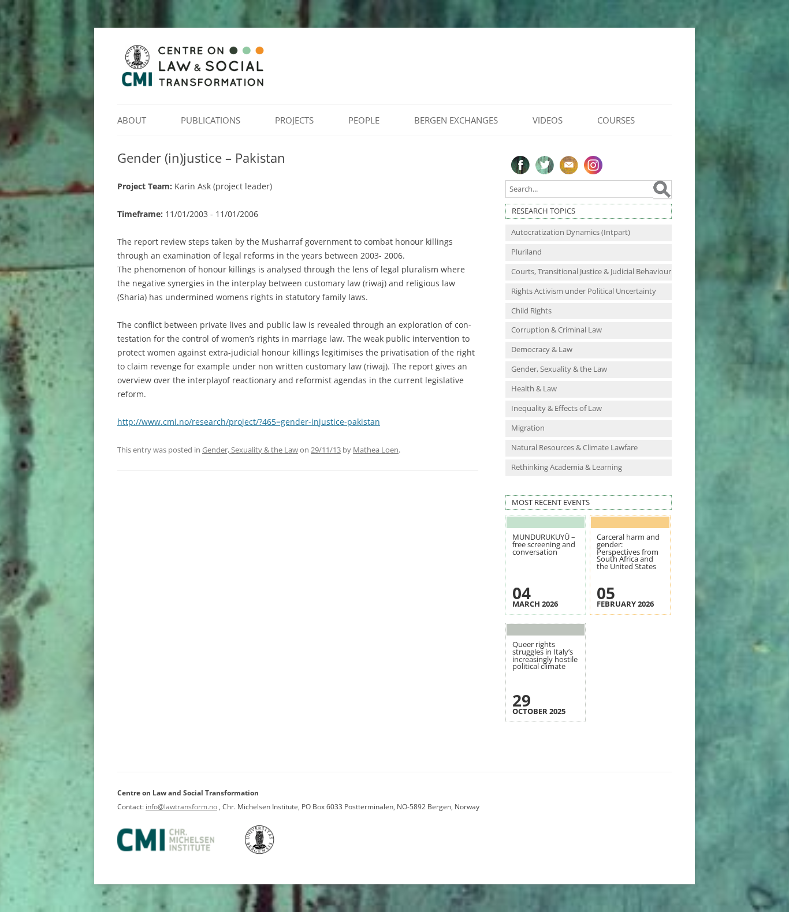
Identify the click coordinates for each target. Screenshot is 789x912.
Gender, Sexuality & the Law (250, 449)
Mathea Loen (376, 449)
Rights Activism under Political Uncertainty (583, 291)
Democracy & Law (541, 349)
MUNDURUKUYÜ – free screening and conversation (543, 544)
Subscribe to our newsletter (569, 165)
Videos (548, 120)
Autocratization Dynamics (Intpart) (570, 232)
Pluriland (526, 252)
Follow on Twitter (544, 165)
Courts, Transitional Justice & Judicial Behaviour (591, 271)
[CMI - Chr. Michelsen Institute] (180, 852)
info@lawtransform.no (181, 807)
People (363, 120)
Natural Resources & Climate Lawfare (574, 448)
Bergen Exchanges (456, 120)
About (131, 120)
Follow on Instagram (593, 165)
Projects (294, 120)
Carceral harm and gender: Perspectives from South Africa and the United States (628, 551)
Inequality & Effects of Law (556, 408)
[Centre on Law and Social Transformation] (192, 85)
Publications (210, 120)
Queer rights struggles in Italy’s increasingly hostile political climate (545, 655)
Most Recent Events (551, 502)
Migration (528, 428)
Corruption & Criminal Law (556, 330)
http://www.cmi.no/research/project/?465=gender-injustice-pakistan (248, 421)
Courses (616, 120)
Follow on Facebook (520, 165)
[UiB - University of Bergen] (274, 852)
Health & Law (534, 389)
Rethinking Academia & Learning (566, 467)
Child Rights (531, 311)
